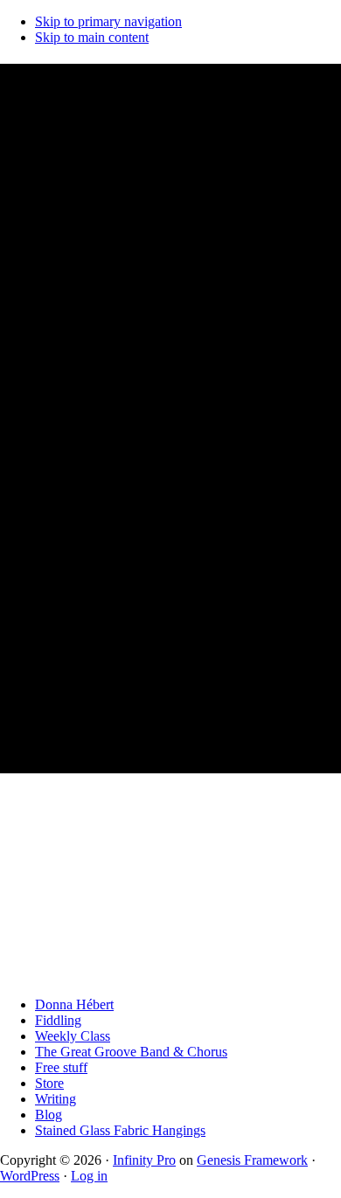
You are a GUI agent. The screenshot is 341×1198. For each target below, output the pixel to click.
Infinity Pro (144, 1160)
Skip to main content (92, 37)
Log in (89, 1175)
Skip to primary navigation (108, 21)
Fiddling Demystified (126, 79)
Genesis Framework (252, 1160)
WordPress (29, 1175)
